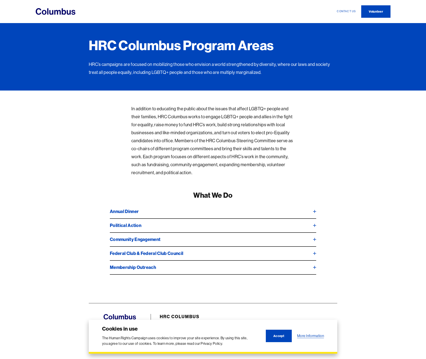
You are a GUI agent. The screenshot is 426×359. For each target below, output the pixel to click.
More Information (310, 335)
